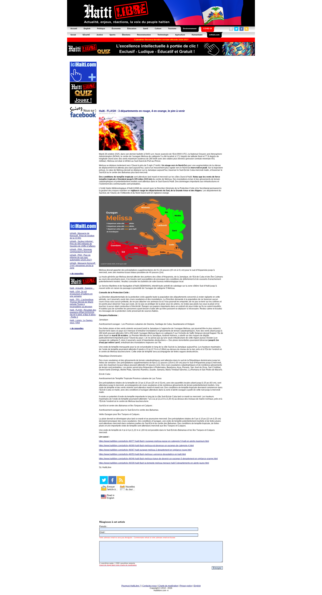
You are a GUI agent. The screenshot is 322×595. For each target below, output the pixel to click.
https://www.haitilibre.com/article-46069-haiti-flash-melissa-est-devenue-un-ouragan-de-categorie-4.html (146, 445)
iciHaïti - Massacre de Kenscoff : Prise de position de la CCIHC (82, 235)
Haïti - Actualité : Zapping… (82, 288)
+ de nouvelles (77, 273)
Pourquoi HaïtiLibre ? (131, 586)
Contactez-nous (149, 586)
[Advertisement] (83, 170)
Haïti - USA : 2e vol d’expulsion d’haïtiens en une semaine (81, 293)
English (197, 586)
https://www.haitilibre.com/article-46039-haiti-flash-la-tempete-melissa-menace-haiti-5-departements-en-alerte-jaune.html (154, 463)
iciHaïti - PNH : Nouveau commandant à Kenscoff (81, 250)
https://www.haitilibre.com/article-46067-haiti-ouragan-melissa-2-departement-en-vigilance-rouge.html (145, 450)
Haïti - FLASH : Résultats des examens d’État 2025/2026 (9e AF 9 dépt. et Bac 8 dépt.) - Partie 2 (83, 313)
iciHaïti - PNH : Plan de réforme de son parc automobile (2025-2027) (81, 257)
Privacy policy (186, 586)
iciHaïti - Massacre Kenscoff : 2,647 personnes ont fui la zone (83, 265)
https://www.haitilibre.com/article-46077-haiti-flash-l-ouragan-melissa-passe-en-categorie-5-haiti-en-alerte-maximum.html (154, 441)
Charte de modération (168, 586)
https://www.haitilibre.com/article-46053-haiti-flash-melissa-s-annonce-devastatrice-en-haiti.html (142, 454)
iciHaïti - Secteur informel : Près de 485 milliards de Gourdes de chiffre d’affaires (82, 243)
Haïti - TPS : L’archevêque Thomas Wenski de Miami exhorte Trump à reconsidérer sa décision (81, 303)
